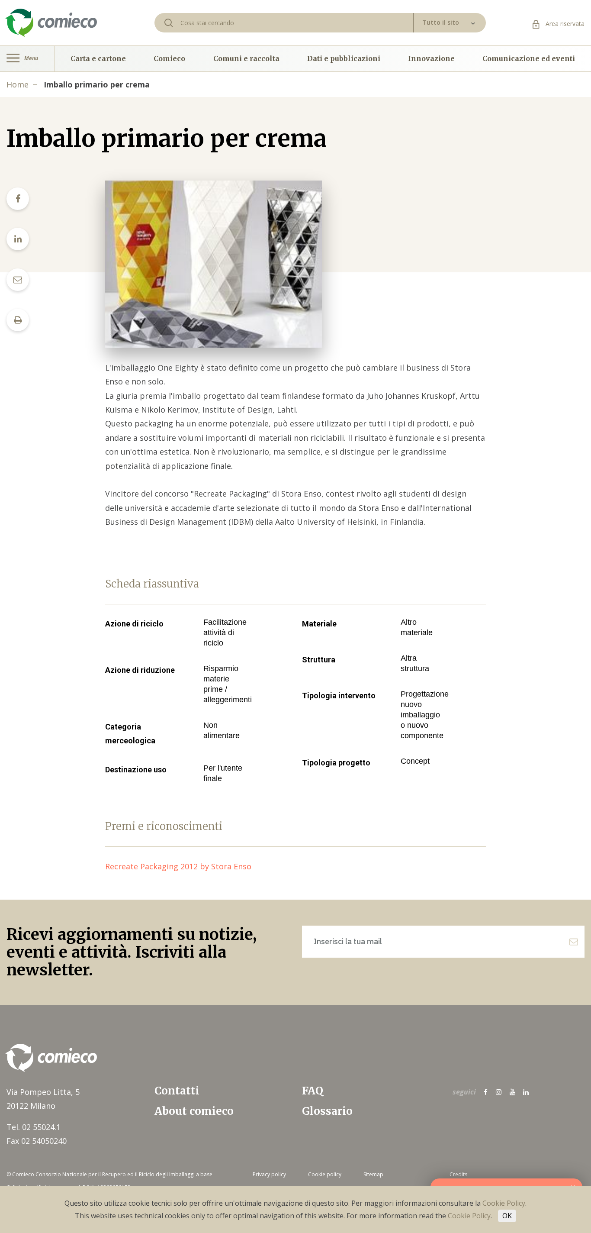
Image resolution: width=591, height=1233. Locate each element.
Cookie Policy (503, 1203)
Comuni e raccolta (246, 58)
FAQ (312, 1090)
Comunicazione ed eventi (528, 58)
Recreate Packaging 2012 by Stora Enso (182, 866)
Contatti (176, 1090)
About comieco (194, 1111)
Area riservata (564, 23)
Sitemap (373, 1174)
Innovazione (431, 58)
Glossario (327, 1111)
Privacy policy (269, 1174)
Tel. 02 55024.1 (33, 1127)
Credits (458, 1174)
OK (507, 1215)
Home (17, 84)
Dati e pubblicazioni (343, 58)
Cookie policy (324, 1174)
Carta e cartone (98, 58)
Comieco (169, 58)
